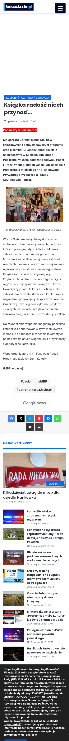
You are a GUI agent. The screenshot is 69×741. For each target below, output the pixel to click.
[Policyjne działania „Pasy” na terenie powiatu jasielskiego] (13, 635)
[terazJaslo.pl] (18, 7)
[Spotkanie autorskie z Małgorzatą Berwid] (34, 204)
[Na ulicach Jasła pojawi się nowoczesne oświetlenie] (13, 654)
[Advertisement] (34, 51)
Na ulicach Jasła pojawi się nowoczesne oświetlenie (46, 650)
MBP (43, 381)
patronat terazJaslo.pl (35, 390)
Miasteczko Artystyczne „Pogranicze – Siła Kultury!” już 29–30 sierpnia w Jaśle (46, 616)
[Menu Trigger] (60, 8)
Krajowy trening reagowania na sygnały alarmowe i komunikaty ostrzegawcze (43, 577)
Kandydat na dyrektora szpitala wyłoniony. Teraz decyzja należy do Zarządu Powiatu (45, 536)
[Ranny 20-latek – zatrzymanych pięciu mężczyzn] (13, 517)
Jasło (27, 381)
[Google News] (34, 403)
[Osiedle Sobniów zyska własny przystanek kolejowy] (13, 598)
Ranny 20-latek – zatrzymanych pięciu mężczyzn (42, 515)
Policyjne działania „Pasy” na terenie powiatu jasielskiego (45, 634)
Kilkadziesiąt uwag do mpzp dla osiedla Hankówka (31, 495)
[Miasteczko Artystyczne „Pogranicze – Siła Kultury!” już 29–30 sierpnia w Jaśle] (13, 617)
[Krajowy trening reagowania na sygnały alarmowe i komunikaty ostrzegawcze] (13, 576)
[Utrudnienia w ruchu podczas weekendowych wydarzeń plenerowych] (13, 557)
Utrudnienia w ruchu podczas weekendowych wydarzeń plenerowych (44, 556)
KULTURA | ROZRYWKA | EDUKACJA (27, 97)
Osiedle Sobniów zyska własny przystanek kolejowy (43, 597)
